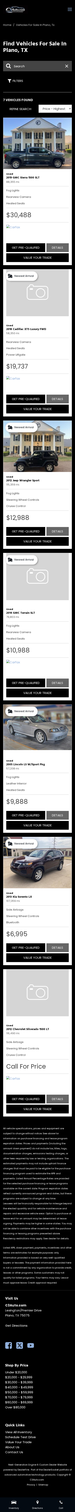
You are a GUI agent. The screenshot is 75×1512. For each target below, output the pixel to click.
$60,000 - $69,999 (19, 1402)
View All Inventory (18, 1432)
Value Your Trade (37, 257)
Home (7, 25)
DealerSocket (51, 1469)
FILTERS (18, 81)
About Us (12, 1447)
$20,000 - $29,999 (18, 1377)
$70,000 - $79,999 (19, 1397)
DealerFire (23, 1469)
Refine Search (20, 109)
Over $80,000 (15, 1407)
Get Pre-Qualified (26, 247)
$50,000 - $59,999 (19, 1392)
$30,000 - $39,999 (19, 1382)
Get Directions (16, 1325)
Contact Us (14, 1452)
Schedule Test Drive (20, 1437)
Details (57, 247)
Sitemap (43, 1484)
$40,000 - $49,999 (19, 1387)
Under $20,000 (16, 1372)
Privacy (31, 1484)
